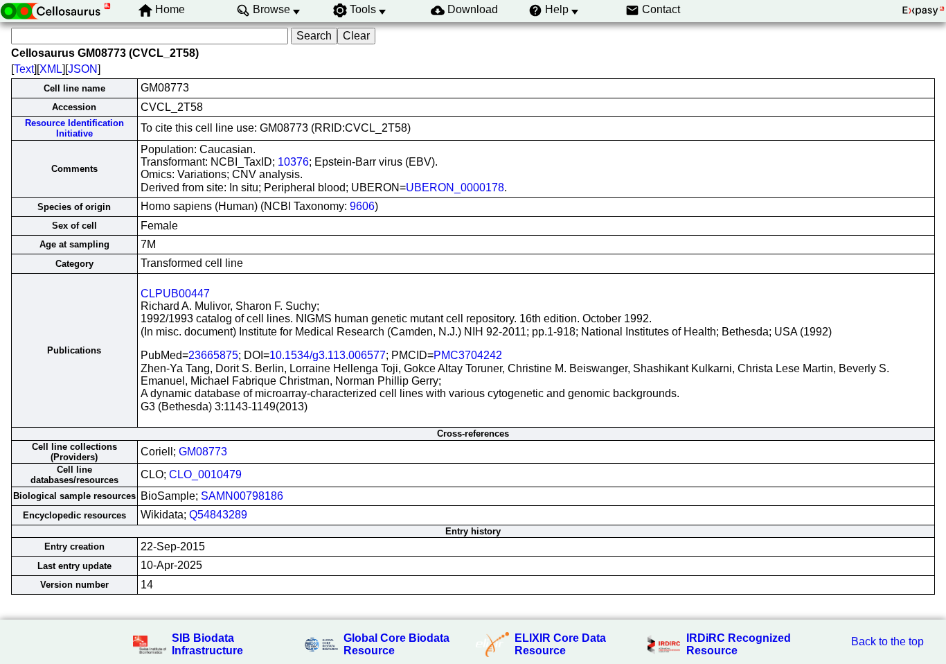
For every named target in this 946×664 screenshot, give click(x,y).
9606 (362, 206)
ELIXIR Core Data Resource (560, 644)
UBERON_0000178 (455, 187)
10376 (293, 162)
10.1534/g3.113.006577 (327, 355)
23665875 (213, 355)
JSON (83, 69)
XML (50, 69)
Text (24, 69)
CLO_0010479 (205, 474)
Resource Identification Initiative (74, 128)
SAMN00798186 (242, 496)
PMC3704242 (468, 355)
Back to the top (887, 641)
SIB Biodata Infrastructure (207, 644)
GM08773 (203, 451)
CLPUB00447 (175, 293)
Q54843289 (218, 515)
